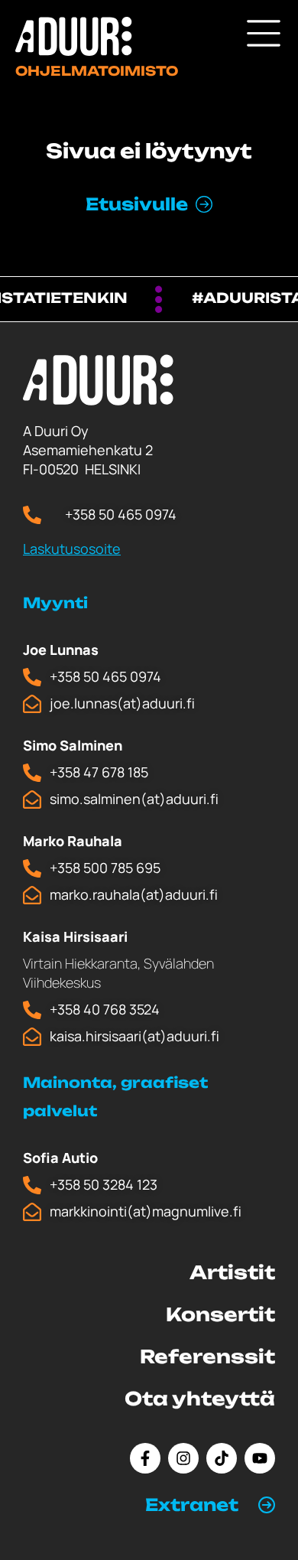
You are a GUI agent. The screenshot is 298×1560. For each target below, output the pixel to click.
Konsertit (220, 1314)
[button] (210, 1504)
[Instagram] (183, 1458)
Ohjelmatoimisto (96, 71)
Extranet (191, 1504)
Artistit (232, 1272)
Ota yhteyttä (200, 1398)
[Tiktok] (221, 1458)
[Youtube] (260, 1458)
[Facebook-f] (145, 1458)
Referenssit (207, 1356)
